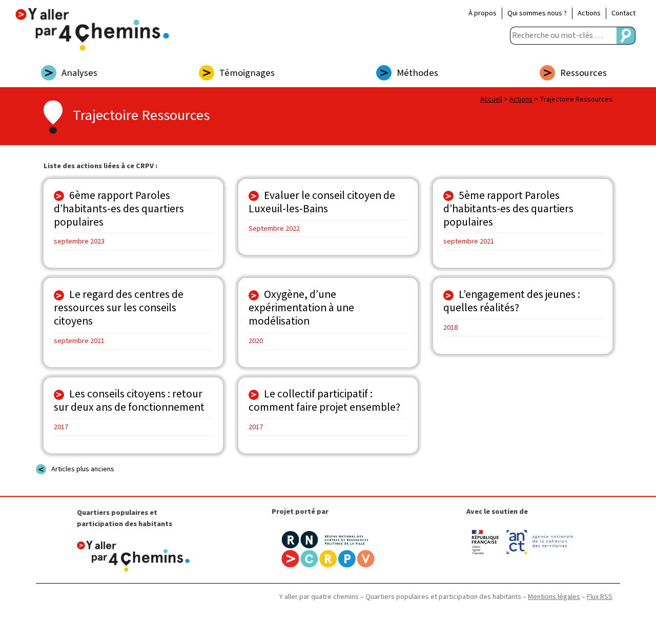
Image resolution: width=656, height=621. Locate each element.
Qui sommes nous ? (537, 13)
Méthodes (417, 72)
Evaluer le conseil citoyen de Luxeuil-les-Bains (322, 202)
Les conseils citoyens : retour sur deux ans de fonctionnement (129, 400)
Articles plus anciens (82, 469)
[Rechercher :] (563, 36)
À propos (482, 13)
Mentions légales (554, 596)
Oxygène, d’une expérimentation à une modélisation (301, 308)
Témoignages (247, 72)
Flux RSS (599, 596)
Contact (623, 13)
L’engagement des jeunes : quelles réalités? (511, 301)
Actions (589, 13)
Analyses (79, 72)
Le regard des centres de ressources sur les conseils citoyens (118, 308)
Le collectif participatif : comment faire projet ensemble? (324, 400)
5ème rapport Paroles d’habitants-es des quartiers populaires (508, 209)
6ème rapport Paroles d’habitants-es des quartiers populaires (119, 209)
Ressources (583, 72)
